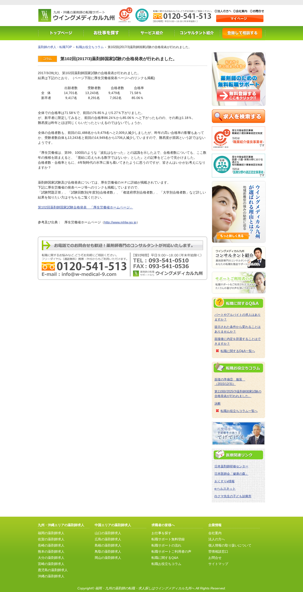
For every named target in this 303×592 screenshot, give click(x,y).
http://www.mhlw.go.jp (120, 222)
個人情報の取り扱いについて (229, 545)
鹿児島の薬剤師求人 (53, 570)
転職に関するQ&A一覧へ (238, 351)
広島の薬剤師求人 (108, 539)
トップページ (60, 33)
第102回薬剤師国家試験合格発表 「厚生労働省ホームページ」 (85, 207)
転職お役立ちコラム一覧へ (239, 411)
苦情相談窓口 (218, 551)
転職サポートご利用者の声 (171, 551)
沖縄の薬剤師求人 (51, 576)
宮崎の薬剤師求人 (51, 564)
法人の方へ (216, 539)
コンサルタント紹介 (197, 33)
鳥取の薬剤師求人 (108, 551)
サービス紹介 (151, 33)
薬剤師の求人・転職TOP (55, 47)
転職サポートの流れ (166, 545)
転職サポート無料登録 (168, 539)
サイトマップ (218, 564)
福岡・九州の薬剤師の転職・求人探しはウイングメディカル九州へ (145, 588)
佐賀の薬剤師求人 (51, 539)
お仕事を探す (106, 33)
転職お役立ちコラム (90, 47)
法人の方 (223, 11)
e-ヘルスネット (225, 488)
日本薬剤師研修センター (231, 466)
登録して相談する (242, 33)
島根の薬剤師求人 (108, 545)
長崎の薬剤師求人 (51, 545)
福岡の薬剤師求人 (51, 533)
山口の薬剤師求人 (108, 533)
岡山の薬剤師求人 (108, 558)
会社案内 (241, 11)
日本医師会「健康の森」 (231, 473)
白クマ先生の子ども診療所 (232, 496)
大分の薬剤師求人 (51, 558)
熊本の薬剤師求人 (51, 551)
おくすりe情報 (224, 481)
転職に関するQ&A (165, 558)
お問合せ (257, 11)
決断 (217, 403)
